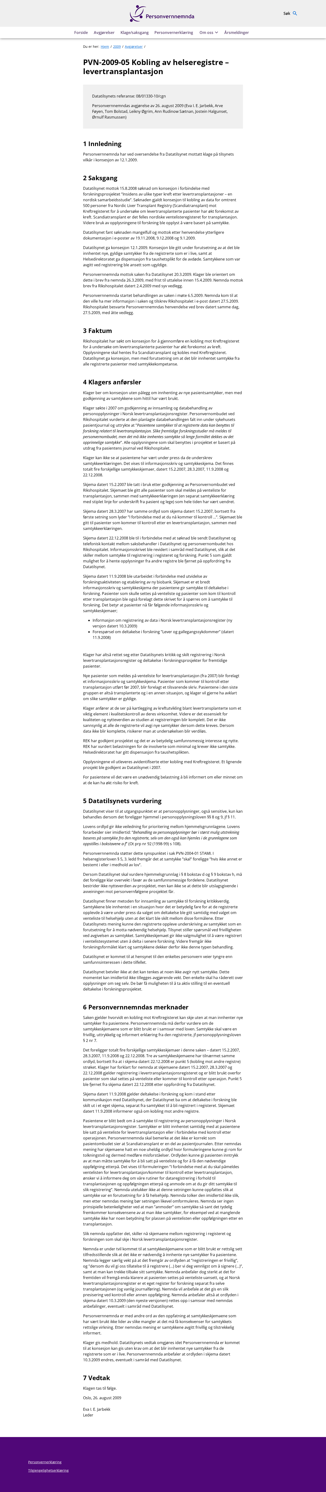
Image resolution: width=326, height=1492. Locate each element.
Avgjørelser (104, 32)
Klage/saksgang (135, 32)
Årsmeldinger (236, 32)
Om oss (206, 32)
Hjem (105, 46)
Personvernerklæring (173, 32)
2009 (117, 46)
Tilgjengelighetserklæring (48, 1470)
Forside (81, 32)
